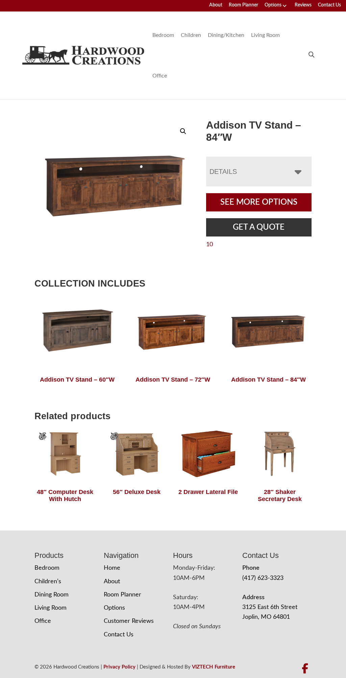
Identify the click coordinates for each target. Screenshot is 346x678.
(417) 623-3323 (262, 578)
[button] (183, 131)
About (215, 5)
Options (273, 5)
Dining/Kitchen (226, 35)
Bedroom (163, 35)
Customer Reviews (129, 621)
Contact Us (329, 5)
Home (112, 568)
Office (159, 75)
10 (209, 245)
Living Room (265, 35)
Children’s (47, 582)
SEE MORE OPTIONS (258, 202)
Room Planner (243, 5)
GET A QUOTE (259, 227)
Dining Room (51, 595)
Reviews (303, 5)
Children (191, 35)
